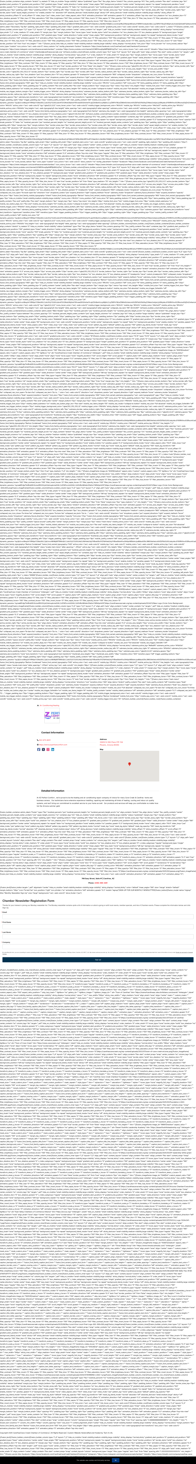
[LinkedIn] (53, 750)
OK (115, 1460)
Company (6, 942)
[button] (129, 764)
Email (4, 912)
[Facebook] (39, 750)
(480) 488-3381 (101, 883)
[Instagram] (48, 750)
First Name (6, 922)
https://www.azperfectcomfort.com (53, 745)
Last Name (6, 932)
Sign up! (98, 960)
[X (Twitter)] (43, 750)
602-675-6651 (45, 740)
